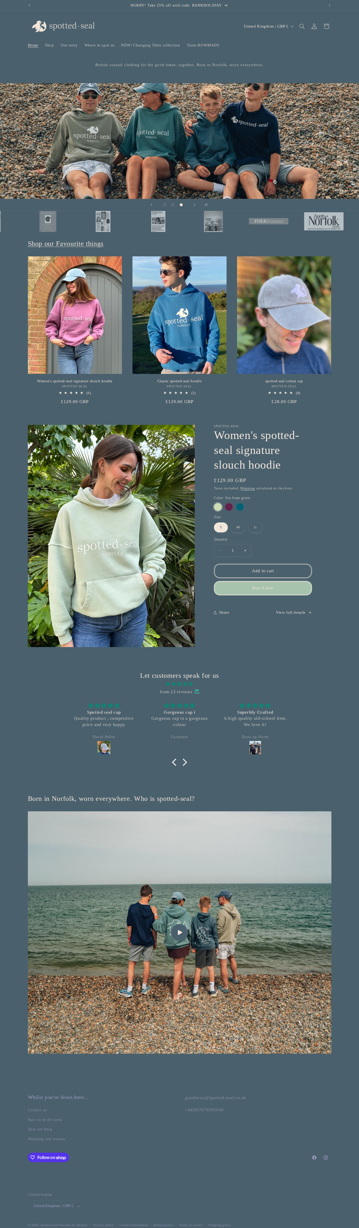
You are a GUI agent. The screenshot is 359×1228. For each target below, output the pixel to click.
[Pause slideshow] (207, 205)
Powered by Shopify (73, 1225)
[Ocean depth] (240, 507)
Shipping (247, 488)
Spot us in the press (45, 1120)
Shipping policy (219, 1225)
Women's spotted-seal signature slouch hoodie (74, 381)
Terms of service (191, 1225)
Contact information (134, 1225)
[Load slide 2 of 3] (173, 205)
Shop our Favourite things (66, 243)
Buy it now (263, 588)
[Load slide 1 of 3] (165, 205)
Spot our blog (40, 1129)
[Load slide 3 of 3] (181, 205)
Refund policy (163, 1225)
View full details (290, 612)
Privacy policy (103, 1225)
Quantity (221, 539)
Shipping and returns (46, 1139)
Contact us (37, 1110)
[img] (179, 684)
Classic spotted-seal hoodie (179, 381)
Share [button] (224, 612)
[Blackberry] (229, 507)
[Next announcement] (329, 5)
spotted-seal (48, 1225)
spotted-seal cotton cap (284, 381)
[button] (302, 26)
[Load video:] (179, 932)
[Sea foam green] (218, 507)
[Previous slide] (151, 205)
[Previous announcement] (29, 5)
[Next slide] (194, 205)
